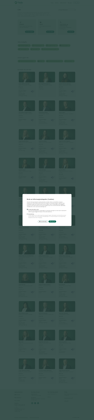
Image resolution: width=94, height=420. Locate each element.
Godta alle (53, 221)
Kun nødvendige (43, 221)
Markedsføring (31, 214)
